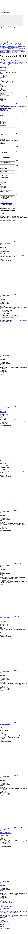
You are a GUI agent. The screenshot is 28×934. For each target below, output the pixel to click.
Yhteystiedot (13, 906)
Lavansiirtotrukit (4, 48)
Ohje (8, 906)
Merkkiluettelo (16, 912)
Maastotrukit (3, 50)
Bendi (1, 52)
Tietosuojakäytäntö (11, 911)
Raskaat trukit (11, 48)
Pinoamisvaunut (10, 46)
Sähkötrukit (3, 46)
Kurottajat (12, 44)
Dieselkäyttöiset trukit (20, 44)
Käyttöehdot (3, 911)
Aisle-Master (22, 51)
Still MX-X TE (4, 569)
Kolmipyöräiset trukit (20, 46)
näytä (2, 201)
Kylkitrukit (8, 50)
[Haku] (11, 20)
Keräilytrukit (15, 50)
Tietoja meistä (3, 906)
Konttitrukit (2, 51)
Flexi (4, 52)
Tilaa (2, 318)
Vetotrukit (20, 50)
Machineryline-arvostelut (6, 912)
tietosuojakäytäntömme (21, 320)
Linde (14, 52)
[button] (14, 34)
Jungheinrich (9, 52)
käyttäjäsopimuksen (6, 321)
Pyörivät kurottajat (20, 48)
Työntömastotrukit (15, 47)
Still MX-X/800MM (5, 833)
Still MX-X (3, 247)
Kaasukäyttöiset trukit (5, 47)
